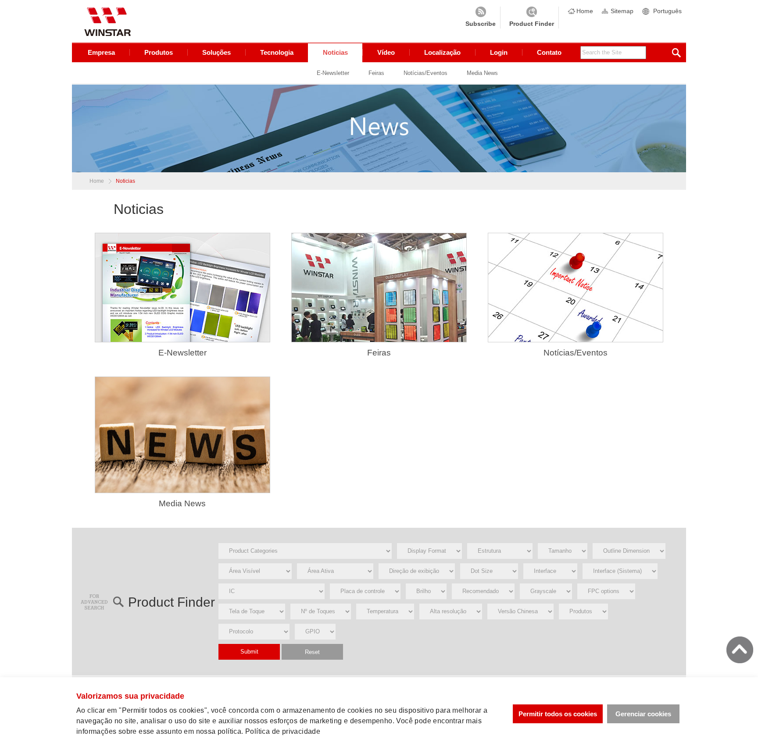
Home (584, 10)
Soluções (216, 52)
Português (667, 10)
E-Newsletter (333, 73)
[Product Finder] (531, 17)
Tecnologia (276, 52)
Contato (549, 52)
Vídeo (386, 52)
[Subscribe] (480, 17)
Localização (442, 52)
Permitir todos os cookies (557, 714)
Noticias (335, 52)
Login (499, 52)
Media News (482, 73)
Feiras (376, 73)
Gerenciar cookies (643, 714)
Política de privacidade (282, 731)
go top (740, 650)
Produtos (158, 52)
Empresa (101, 52)
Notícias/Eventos (425, 73)
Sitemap (622, 10)
